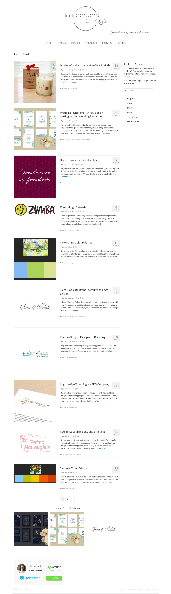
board (62, 454)
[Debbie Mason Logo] (104, 529)
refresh (72, 230)
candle (63, 88)
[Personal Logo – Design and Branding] (35, 353)
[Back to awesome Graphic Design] (35, 176)
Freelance (72, 183)
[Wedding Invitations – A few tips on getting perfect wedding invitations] (35, 129)
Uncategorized (74, 164)
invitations (75, 139)
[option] (31, 529)
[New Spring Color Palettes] (35, 259)
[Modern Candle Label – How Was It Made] (35, 82)
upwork (82, 183)
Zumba (77, 230)
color (62, 263)
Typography (132, 117)
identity (72, 316)
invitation (68, 139)
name (70, 357)
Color (70, 247)
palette (66, 263)
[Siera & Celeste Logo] (67, 529)
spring (71, 263)
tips (83, 139)
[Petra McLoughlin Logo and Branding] (35, 442)
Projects (76, 70)
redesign (66, 230)
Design (71, 70)
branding (63, 407)
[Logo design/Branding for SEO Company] (35, 400)
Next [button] (118, 528)
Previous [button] (16, 528)
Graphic (77, 183)
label (71, 88)
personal (74, 357)
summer (71, 488)
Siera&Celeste (81, 316)
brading (67, 454)
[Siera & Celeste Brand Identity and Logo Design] (35, 306)
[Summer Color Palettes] (35, 473)
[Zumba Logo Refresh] (35, 209)
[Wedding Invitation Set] (31, 529)
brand (63, 316)
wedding (87, 139)
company (69, 407)
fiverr (67, 183)
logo (62, 230)
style (79, 139)
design (67, 88)
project (75, 88)
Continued (71, 82)
